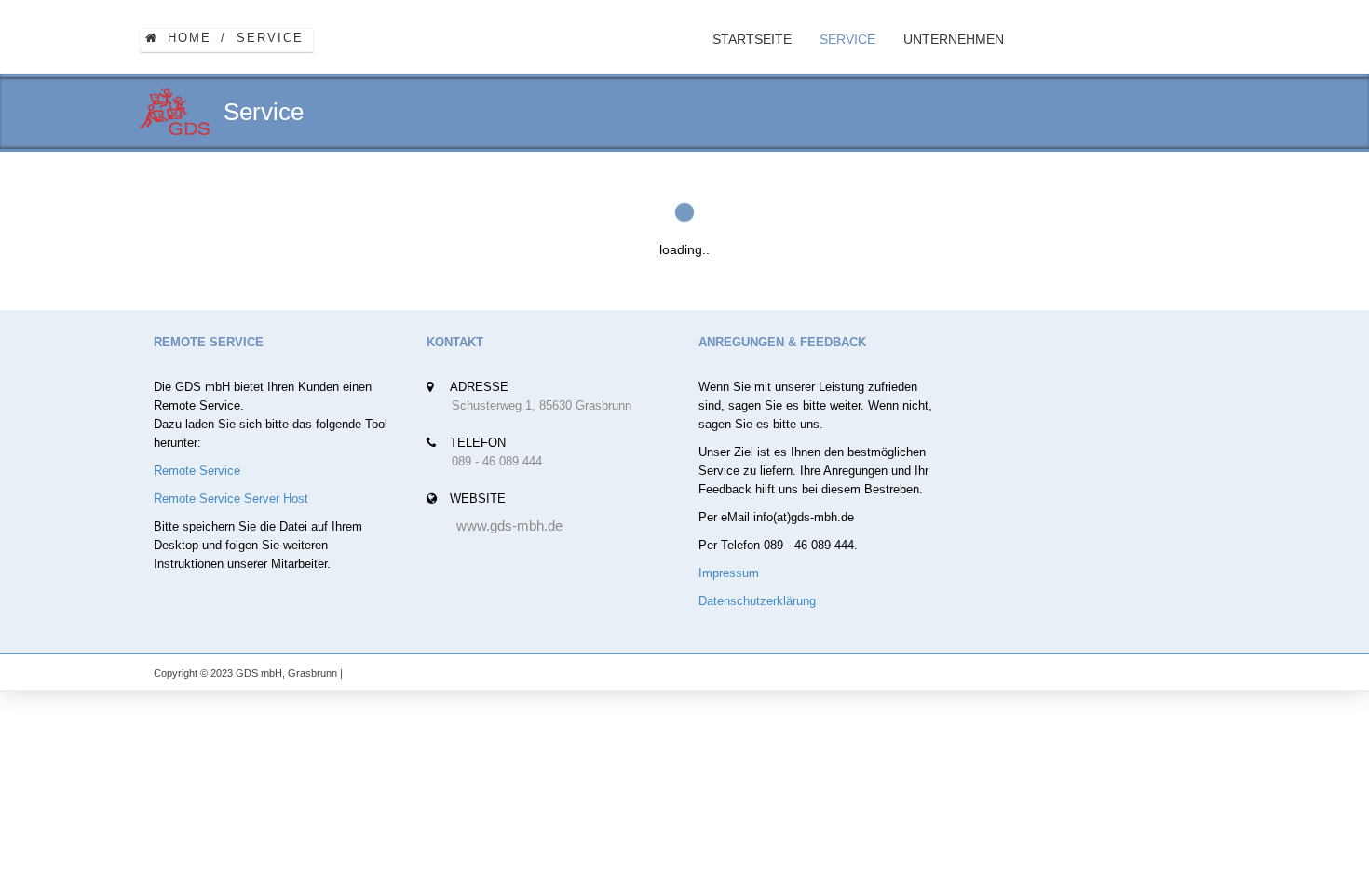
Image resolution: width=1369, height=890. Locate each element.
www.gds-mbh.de (509, 525)
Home (189, 38)
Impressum (728, 573)
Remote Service (197, 471)
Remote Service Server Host (231, 499)
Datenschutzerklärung (757, 601)
